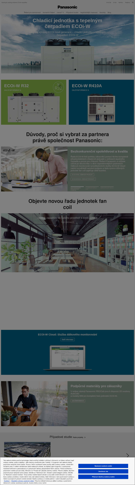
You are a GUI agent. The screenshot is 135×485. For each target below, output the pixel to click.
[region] (67, 471)
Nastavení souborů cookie (103, 466)
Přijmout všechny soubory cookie (103, 477)
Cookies (6, 481)
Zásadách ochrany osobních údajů (22, 481)
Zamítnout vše (103, 471)
